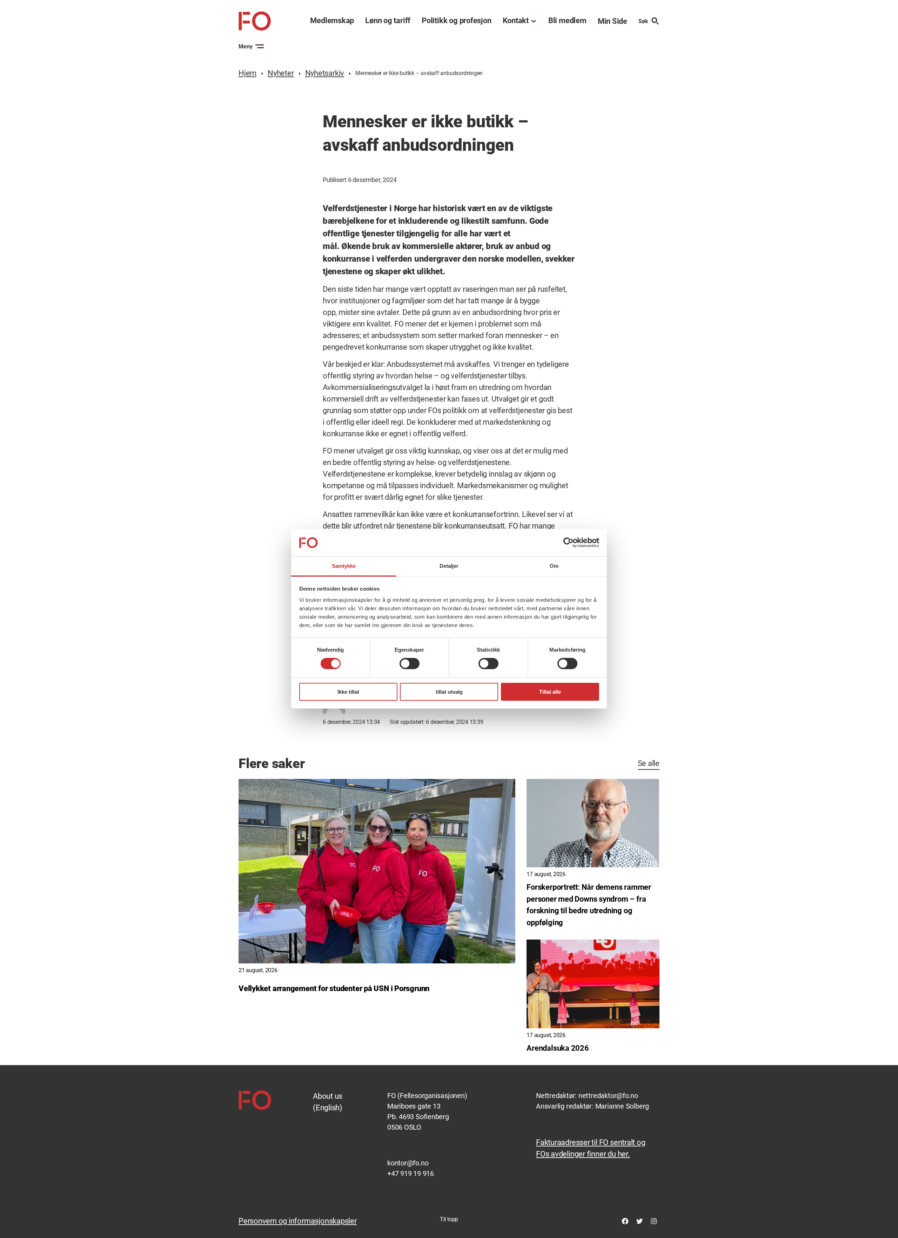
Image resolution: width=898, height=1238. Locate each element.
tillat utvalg (449, 692)
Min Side (612, 21)
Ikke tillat (348, 692)
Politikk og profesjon (456, 21)
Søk (643, 21)
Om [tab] (554, 566)
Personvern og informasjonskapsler (298, 1221)
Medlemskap (332, 21)
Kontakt (516, 21)
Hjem (247, 73)
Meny (246, 46)
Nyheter (281, 73)
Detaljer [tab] (449, 566)
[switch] (410, 663)
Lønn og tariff (387, 21)
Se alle (648, 763)
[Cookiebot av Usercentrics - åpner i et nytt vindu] (568, 542)
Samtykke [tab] (344, 566)
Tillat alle (550, 692)
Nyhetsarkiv (324, 73)
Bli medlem (567, 21)
